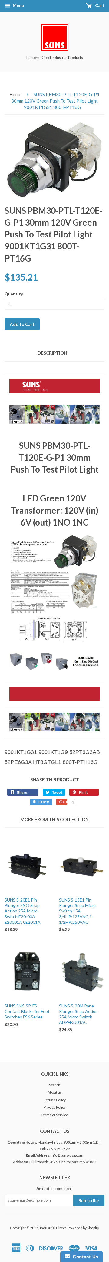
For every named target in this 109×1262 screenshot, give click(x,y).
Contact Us (84, 1256)
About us (55, 1092)
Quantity (14, 293)
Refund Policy (55, 1100)
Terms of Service (54, 1115)
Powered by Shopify (83, 1227)
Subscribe (88, 1200)
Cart (99, 5)
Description (52, 353)
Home (15, 94)
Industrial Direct (53, 1227)
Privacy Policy (55, 1107)
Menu (18, 5)
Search (54, 1085)
